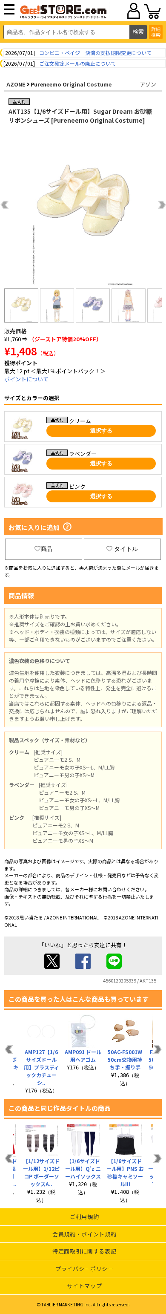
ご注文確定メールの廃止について (77, 63)
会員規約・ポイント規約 (84, 1234)
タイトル (126, 548)
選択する (101, 430)
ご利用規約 (84, 1217)
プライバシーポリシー (84, 1269)
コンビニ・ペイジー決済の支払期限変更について (95, 52)
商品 (46, 548)
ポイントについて (26, 379)
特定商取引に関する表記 (84, 1251)
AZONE (16, 84)
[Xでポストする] (52, 966)
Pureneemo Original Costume (71, 84)
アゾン (148, 84)
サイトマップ (84, 1286)
